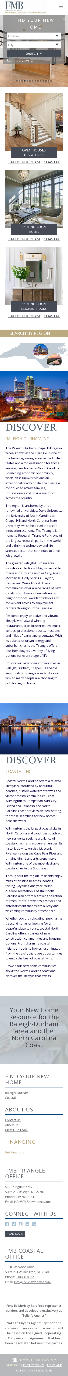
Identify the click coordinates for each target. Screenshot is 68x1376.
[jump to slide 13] (48, 81)
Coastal (10, 1098)
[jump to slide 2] (19, 81)
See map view (18, 60)
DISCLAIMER (44, 1370)
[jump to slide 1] (16, 81)
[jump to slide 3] (22, 81)
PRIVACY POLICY (33, 1365)
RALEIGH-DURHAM (24, 162)
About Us (11, 1125)
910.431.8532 (25, 1277)
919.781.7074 (25, 1197)
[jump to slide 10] (40, 81)
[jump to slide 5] (27, 81)
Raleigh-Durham (17, 1093)
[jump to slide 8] (35, 81)
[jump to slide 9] (38, 81)
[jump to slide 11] (43, 81)
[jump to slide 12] (46, 81)
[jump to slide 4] (24, 81)
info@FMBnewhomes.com (32, 1202)
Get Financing (14, 1152)
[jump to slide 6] (30, 81)
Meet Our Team (16, 1130)
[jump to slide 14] (51, 81)
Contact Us (13, 1120)
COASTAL (52, 162)
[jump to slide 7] (32, 81)
